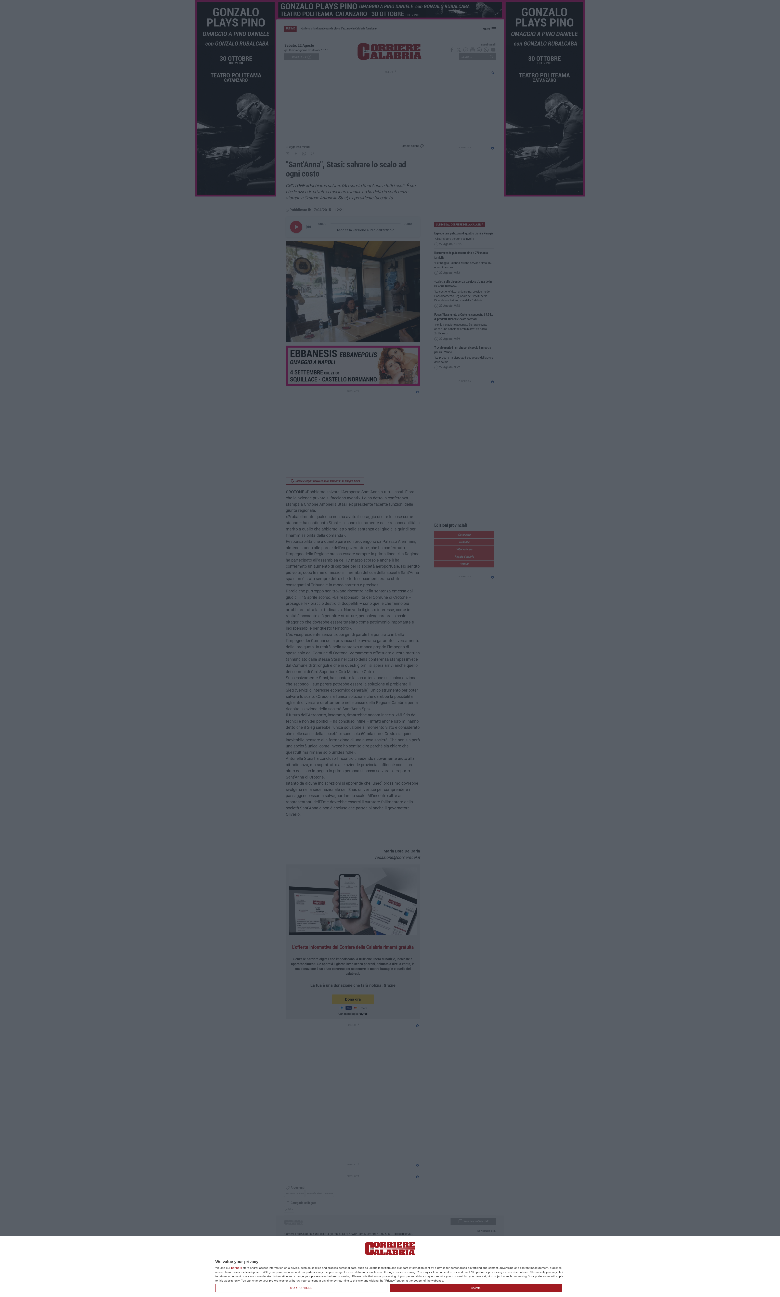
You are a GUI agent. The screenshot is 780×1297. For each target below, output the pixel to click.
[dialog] (390, 1266)
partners (236, 1267)
